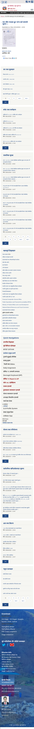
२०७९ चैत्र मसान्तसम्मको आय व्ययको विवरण (12, 528)
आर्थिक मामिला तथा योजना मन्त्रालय (9, 323)
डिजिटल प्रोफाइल (6, 659)
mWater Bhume (6, 662)
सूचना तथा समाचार (6, 51)
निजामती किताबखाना (6, 291)
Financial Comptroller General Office (12, 299)
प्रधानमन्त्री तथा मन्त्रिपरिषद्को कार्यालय (10, 259)
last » (26, 98)
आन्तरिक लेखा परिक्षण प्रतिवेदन (9, 541)
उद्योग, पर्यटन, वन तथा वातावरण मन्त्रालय (11, 326)
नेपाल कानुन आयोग (6, 275)
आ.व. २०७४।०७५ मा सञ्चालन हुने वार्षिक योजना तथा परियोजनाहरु (17, 454)
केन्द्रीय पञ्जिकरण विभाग (7, 283)
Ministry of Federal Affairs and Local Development (15, 304)
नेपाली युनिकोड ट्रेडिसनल (8, 629)
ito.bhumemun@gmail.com (11, 691)
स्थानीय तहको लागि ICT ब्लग (8, 296)
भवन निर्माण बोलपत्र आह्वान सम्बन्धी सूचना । (12, 480)
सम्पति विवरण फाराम (7, 574)
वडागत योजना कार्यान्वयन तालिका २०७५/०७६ (12, 441)
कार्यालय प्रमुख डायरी (9, 353)
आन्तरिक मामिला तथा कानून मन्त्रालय (10, 328)
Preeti (9, 621)
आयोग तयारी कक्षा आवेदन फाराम (9, 593)
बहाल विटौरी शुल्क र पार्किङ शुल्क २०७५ (11, 94)
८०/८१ (3, 56)
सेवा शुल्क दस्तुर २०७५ (8, 89)
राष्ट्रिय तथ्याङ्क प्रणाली (7, 257)
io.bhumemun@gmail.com (9, 712)
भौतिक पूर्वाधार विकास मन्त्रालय (8, 331)
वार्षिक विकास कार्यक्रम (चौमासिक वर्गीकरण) (12, 448)
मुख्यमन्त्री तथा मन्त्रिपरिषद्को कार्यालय (10, 315)
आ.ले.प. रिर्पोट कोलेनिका (8, 555)
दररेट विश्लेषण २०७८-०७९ (8, 84)
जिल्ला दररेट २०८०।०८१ (8, 74)
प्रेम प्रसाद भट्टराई (6, 709)
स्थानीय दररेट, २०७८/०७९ (8, 79)
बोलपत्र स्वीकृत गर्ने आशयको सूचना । (11, 473)
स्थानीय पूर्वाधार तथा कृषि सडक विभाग (10, 288)
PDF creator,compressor (9, 631)
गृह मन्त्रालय (5, 265)
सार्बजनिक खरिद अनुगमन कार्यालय (9, 278)
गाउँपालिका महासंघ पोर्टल (7, 422)
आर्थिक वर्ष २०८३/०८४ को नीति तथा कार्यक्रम (12, 128)
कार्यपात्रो (6, 406)
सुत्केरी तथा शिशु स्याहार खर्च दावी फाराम (11, 588)
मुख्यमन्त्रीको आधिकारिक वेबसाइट (9, 318)
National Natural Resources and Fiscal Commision (15, 307)
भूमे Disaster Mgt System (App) (11, 657)
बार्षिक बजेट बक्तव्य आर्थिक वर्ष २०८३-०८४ (12, 134)
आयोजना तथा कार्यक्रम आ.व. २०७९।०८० (12, 434)
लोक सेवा (4, 262)
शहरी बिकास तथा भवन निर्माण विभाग (9, 280)
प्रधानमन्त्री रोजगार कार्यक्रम (8, 310)
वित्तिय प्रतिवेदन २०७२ (8, 548)
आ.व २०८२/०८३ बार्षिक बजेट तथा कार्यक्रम (12, 141)
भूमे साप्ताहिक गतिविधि (7, 666)
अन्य (5, 102)
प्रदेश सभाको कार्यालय (7, 320)
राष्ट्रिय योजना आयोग (6, 273)
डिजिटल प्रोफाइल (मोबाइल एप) (9, 655)
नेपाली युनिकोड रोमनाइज (8, 627)
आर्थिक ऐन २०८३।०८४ (8, 121)
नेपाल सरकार (5, 254)
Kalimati (14, 621)
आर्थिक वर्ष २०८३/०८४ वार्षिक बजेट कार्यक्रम (12, 114)
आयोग (8, 262)
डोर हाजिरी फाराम (6, 578)
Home (2, 16)
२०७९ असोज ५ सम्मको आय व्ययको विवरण (12, 535)
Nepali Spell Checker (8, 671)
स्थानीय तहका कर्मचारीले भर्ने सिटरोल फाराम (12, 583)
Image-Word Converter (9, 669)
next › (19, 98)
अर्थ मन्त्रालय (5, 267)
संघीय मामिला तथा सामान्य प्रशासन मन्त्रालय (11, 270)
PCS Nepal (5, 619)
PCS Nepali (13, 619)
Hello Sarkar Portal (7, 664)
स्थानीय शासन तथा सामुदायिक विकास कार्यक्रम (12, 286)
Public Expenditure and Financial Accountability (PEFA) (16, 302)
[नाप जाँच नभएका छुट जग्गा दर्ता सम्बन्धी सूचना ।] (9, 37)
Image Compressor (7, 634)
